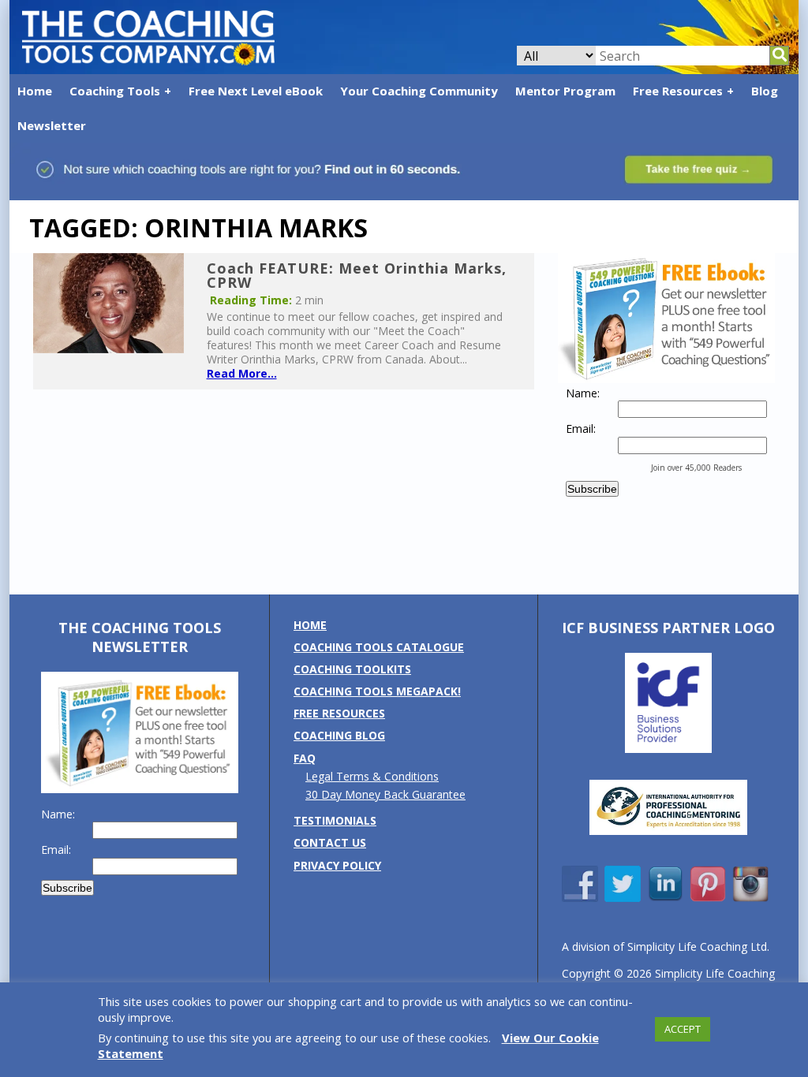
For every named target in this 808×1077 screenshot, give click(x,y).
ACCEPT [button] (682, 1029)
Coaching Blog (339, 735)
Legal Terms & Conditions (372, 776)
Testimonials (335, 820)
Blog (764, 91)
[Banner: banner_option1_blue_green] (404, 191)
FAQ (305, 758)
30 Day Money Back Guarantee (385, 794)
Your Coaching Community (419, 91)
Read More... (242, 373)
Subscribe (592, 489)
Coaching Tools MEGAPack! (377, 691)
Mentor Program (565, 91)
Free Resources (678, 91)
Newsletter (51, 125)
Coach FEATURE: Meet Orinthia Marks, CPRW (357, 275)
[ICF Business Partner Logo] (668, 748)
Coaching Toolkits (352, 668)
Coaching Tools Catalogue (379, 646)
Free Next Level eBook (256, 91)
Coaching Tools (114, 91)
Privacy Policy (337, 865)
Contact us (330, 842)
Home (34, 91)
